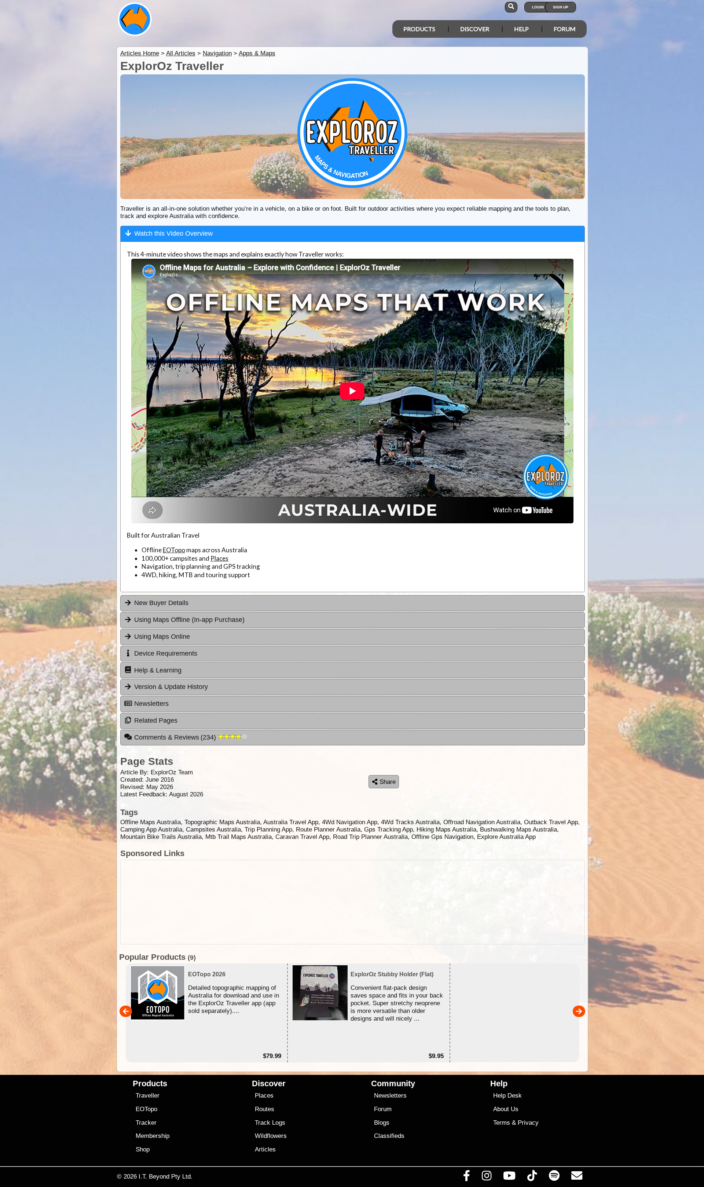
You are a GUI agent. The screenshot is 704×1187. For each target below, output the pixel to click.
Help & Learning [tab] (158, 670)
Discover (474, 28)
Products (419, 28)
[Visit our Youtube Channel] (509, 1177)
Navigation (217, 53)
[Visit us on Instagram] (486, 1177)
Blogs (381, 1122)
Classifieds (389, 1135)
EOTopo (174, 550)
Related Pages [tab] (155, 720)
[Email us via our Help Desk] (576, 1177)
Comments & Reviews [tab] (176, 737)
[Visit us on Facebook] (466, 1177)
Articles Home (139, 53)
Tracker (146, 1122)
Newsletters (390, 1095)
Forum (565, 28)
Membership (152, 1135)
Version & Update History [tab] (171, 686)
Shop (143, 1149)
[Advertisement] (358, 902)
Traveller (148, 1095)
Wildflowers (271, 1135)
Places (219, 558)
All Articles (180, 53)
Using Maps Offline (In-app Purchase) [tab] (189, 619)
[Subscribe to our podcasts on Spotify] (554, 1177)
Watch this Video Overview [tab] (173, 233)
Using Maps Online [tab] (162, 636)
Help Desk (507, 1095)
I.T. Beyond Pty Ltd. (165, 1176)
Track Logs (270, 1122)
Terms (501, 1122)
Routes (264, 1109)
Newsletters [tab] (151, 703)
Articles (265, 1149)
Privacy (528, 1122)
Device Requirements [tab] (165, 653)
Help (521, 28)
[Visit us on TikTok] (532, 1177)
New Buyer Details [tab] (161, 603)
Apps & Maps (257, 53)
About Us (505, 1109)
